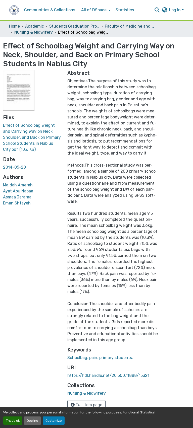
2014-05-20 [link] (14, 167)
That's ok (13, 420)
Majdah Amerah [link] (18, 185)
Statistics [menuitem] (125, 10)
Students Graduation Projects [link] (74, 26)
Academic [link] (34, 26)
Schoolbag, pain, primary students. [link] (100, 357)
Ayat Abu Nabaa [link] (18, 191)
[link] (32, 137)
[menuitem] (95, 10)
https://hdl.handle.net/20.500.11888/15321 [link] (108, 375)
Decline (32, 420)
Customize (53, 420)
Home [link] (14, 26)
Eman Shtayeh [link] (17, 203)
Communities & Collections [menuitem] (49, 10)
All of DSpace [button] (94, 10)
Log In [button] (175, 10)
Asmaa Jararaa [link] (17, 197)
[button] (14, 10)
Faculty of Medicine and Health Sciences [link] (130, 26)
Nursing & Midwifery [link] (33, 32)
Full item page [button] (88, 404)
